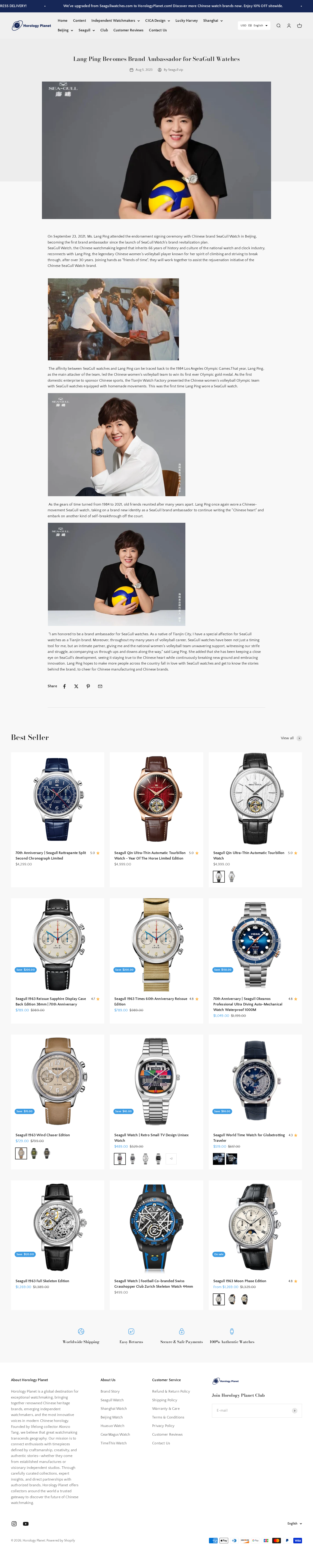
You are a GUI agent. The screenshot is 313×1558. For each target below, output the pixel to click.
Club (104, 30)
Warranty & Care (165, 1409)
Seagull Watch (112, 1400)
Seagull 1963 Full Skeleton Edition (42, 1281)
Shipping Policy (164, 1400)
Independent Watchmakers (113, 21)
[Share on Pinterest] (88, 686)
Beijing (63, 30)
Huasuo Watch (112, 1426)
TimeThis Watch (114, 1443)
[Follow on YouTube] (26, 1524)
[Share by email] (100, 686)
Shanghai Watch (114, 1409)
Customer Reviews (128, 30)
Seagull (84, 30)
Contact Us (158, 30)
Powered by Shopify (61, 1540)
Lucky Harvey (187, 21)
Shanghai (210, 21)
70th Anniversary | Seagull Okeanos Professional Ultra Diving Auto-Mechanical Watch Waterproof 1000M (248, 1004)
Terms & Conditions (168, 1417)
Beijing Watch (112, 1417)
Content (79, 21)
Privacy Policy (163, 1426)
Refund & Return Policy (171, 1391)
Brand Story (110, 1391)
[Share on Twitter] (76, 686)
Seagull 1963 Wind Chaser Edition (43, 1135)
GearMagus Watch (115, 1434)
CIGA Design (155, 21)
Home (63, 21)
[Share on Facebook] (64, 686)
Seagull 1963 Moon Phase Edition (239, 1281)
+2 (171, 1158)
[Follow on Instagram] (14, 1524)
